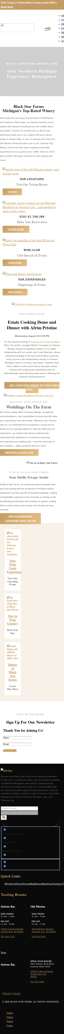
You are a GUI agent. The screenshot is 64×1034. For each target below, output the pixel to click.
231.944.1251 (37, 982)
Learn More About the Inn (20, 521)
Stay (19, 883)
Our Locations (32, 179)
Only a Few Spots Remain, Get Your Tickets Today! (34, 387)
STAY (5, 101)
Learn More (16, 229)
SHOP (6, 96)
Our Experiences (32, 279)
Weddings (36, 883)
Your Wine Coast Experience (14, 566)
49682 (33, 977)
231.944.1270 (8, 936)
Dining (26, 883)
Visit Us (12, 192)
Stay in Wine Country (12, 620)
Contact (57, 883)
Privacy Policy (11, 994)
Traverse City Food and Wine (44, 342)
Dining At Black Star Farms (12, 672)
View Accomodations (20, 516)
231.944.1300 (39, 936)
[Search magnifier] (4, 817)
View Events (15, 292)
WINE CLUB (32, 250)
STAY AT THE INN (32, 216)
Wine (8, 883)
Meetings (47, 883)
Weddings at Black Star (19, 452)
